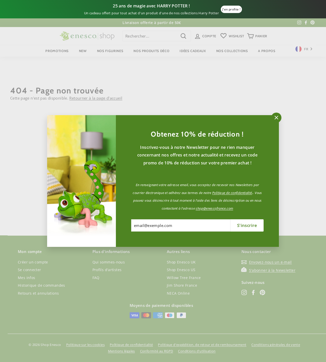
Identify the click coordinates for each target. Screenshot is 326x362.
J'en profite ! (231, 9)
